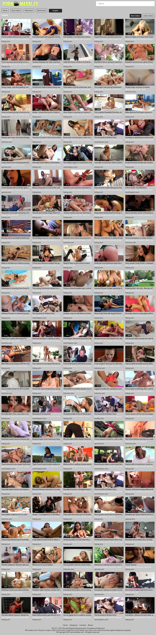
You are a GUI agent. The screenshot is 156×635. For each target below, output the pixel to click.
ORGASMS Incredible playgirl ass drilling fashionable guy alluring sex (78, 389)
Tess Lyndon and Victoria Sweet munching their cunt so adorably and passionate (109, 515)
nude (65, 39)
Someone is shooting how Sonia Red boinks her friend (16, 288)
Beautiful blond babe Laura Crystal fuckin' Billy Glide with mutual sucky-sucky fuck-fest (140, 540)
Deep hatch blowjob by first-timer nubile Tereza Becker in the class (109, 213)
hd (44, 39)
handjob (51, 240)
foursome (36, 140)
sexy (34, 89)
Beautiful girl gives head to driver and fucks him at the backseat (140, 515)
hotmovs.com (130, 92)
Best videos (16, 11)
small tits (88, 39)
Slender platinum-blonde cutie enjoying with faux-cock (16, 565)
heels (113, 391)
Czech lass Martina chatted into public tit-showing (47, 263)
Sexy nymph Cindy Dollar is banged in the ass (140, 263)
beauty (9, 140)
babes (65, 240)
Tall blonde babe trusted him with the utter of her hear (140, 339)
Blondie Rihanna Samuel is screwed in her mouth (47, 489)
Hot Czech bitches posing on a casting (140, 439)
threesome (108, 89)
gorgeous (143, 441)
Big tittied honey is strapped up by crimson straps (78, 489)
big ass (133, 39)
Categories (73, 625)
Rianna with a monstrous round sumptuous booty (140, 464)
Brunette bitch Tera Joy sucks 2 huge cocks (16, 414)
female (110, 64)
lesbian (4, 39)
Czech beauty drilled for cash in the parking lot (109, 439)
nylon (123, 391)
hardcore (117, 89)
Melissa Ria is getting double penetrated (78, 464)
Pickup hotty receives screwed (137, 87)
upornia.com (6, 167)
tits (138, 39)
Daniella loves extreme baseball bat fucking (78, 188)
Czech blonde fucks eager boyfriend (15, 464)
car (91, 165)
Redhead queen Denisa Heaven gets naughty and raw (16, 439)
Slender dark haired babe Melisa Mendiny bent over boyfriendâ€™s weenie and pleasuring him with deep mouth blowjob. (140, 489)
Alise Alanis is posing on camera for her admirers (78, 112)
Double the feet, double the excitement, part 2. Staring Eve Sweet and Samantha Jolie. (140, 163)
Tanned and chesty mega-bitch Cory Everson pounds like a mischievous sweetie (47, 213)
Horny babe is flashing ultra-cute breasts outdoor (140, 389)
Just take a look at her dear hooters (108, 163)
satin (18, 341)
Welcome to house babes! (42, 565)
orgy (8, 341)
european (36, 366)
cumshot (149, 190)
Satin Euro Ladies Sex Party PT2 (14, 339)
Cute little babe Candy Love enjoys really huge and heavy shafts (16, 489)
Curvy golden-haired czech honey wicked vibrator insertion (78, 565)
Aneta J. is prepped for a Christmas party (47, 515)
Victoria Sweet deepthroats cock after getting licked (78, 288)
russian (116, 39)
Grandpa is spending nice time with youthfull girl (140, 137)
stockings (24, 39)
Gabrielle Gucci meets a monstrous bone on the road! (78, 62)
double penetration (139, 140)
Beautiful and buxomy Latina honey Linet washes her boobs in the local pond (140, 62)
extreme (66, 190)
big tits (127, 39)
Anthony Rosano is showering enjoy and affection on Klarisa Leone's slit (16, 313)
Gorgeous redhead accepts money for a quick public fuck (109, 590)
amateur (8, 165)
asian (153, 165)
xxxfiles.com (99, 418)
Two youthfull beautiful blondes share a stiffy (109, 112)
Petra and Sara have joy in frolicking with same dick (78, 515)
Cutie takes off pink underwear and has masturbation (78, 87)
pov (40, 115)
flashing (128, 391)
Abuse (90, 625)
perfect (83, 391)
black (114, 140)
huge (8, 416)
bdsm (80, 492)
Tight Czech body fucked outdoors (46, 464)
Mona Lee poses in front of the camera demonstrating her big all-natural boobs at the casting (47, 188)
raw (95, 341)
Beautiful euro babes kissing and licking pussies (78, 238)
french (112, 366)
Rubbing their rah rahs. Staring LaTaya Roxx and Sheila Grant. (140, 288)
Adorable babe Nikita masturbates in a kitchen (47, 163)
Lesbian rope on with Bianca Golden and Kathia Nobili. (78, 313)
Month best (41, 11)
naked (3, 115)
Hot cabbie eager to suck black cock (77, 163)
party (13, 341)
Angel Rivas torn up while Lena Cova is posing (109, 37)
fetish (73, 115)
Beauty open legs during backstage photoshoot (16, 137)
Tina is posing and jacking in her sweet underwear (16, 62)
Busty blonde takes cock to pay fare (108, 464)
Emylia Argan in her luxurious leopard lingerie (47, 439)
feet (127, 165)
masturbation (68, 89)
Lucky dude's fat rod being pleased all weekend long (16, 163)
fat (2, 165)
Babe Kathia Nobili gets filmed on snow (47, 615)
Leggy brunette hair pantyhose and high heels (109, 389)
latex (147, 240)
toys (20, 64)
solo (105, 64)
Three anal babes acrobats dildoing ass (140, 238)
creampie (70, 391)
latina (34, 39)
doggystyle (118, 416)
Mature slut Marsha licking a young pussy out (16, 263)
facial (149, 39)
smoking (27, 240)
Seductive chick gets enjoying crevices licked (16, 213)
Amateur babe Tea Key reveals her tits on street (47, 590)
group (43, 140)
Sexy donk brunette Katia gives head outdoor (109, 188)
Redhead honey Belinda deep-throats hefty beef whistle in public (109, 263)
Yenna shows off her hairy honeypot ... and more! (140, 414)
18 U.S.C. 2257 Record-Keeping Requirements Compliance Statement (78, 628)
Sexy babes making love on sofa (14, 515)
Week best (29, 11)
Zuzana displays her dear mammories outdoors (47, 62)
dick (106, 140)
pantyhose (106, 391)
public (79, 64)
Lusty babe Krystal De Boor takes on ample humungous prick (47, 540)
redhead (97, 567)
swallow (56, 64)
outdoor (117, 64)
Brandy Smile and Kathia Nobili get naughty (16, 238)
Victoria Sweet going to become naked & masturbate (16, 112)
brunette (11, 39)
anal (38, 89)
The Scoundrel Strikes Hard (105, 137)
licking (135, 190)
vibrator (72, 567)
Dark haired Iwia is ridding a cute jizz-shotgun (47, 339)
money (104, 592)
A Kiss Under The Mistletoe (136, 188)
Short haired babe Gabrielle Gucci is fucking (140, 590)
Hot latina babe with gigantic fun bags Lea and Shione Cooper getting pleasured (47, 37)
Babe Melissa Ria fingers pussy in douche (140, 112)
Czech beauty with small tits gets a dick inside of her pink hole (16, 188)
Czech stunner (131, 565)
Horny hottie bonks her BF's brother (15, 389)
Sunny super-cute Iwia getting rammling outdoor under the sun (16, 87)
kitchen (35, 165)
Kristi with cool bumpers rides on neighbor (78, 137)
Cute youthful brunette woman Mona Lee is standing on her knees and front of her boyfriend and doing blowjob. (140, 364)
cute (3, 89)
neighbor (66, 140)
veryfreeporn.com (101, 142)
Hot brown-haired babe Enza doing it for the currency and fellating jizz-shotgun (47, 389)
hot (33, 291)
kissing (71, 240)
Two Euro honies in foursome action (46, 137)
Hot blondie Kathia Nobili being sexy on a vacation (47, 87)
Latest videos (148, 16)
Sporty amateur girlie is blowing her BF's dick (140, 213)
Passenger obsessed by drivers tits (77, 339)
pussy (127, 115)
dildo (102, 542)
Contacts (82, 625)
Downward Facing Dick (41, 414)
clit (64, 592)
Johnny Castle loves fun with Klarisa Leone (78, 213)
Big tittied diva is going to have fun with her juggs (109, 62)
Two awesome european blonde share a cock (47, 364)
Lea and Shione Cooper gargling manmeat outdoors (109, 288)
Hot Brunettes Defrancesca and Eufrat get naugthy (16, 37)
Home (5, 11)
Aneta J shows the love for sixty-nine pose (47, 112)
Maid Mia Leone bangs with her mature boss (16, 364)
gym (65, 441)
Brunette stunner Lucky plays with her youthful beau (140, 313)
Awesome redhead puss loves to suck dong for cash (109, 565)
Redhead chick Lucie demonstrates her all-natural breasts (16, 590)
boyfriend (136, 366)
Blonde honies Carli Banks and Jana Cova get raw (109, 339)
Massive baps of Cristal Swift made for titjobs (140, 37)
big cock (73, 64)
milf (79, 215)
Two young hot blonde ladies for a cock (47, 288)
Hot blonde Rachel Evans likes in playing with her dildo (109, 540)
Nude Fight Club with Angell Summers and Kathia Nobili (109, 313)
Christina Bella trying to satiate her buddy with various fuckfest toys (16, 615)
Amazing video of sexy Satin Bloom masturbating (78, 540)
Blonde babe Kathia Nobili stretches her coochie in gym (78, 439)
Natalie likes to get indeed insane (76, 263)
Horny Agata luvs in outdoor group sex (78, 615)
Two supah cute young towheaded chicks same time (109, 87)
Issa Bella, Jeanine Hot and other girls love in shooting (140, 615)
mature (4, 366)
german (137, 89)
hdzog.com (5, 41)
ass (16, 64)
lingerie (35, 441)
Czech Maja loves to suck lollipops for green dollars (47, 238)
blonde (104, 39)
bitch (34, 215)
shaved (30, 64)
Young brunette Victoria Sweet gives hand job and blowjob (78, 414)
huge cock (14, 416)
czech (17, 39)
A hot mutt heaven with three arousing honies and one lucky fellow (78, 364)
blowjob (143, 39)
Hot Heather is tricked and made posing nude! (78, 37)
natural (47, 190)
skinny (146, 341)
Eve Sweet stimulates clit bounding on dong (78, 590)
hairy (127, 416)
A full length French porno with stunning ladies (109, 364)
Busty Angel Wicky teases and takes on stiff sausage (16, 540)
